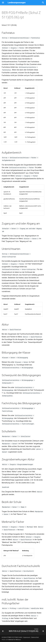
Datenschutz (35, 637)
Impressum (26, 637)
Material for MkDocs (14, 639)
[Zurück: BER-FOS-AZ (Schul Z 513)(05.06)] (3, 631)
